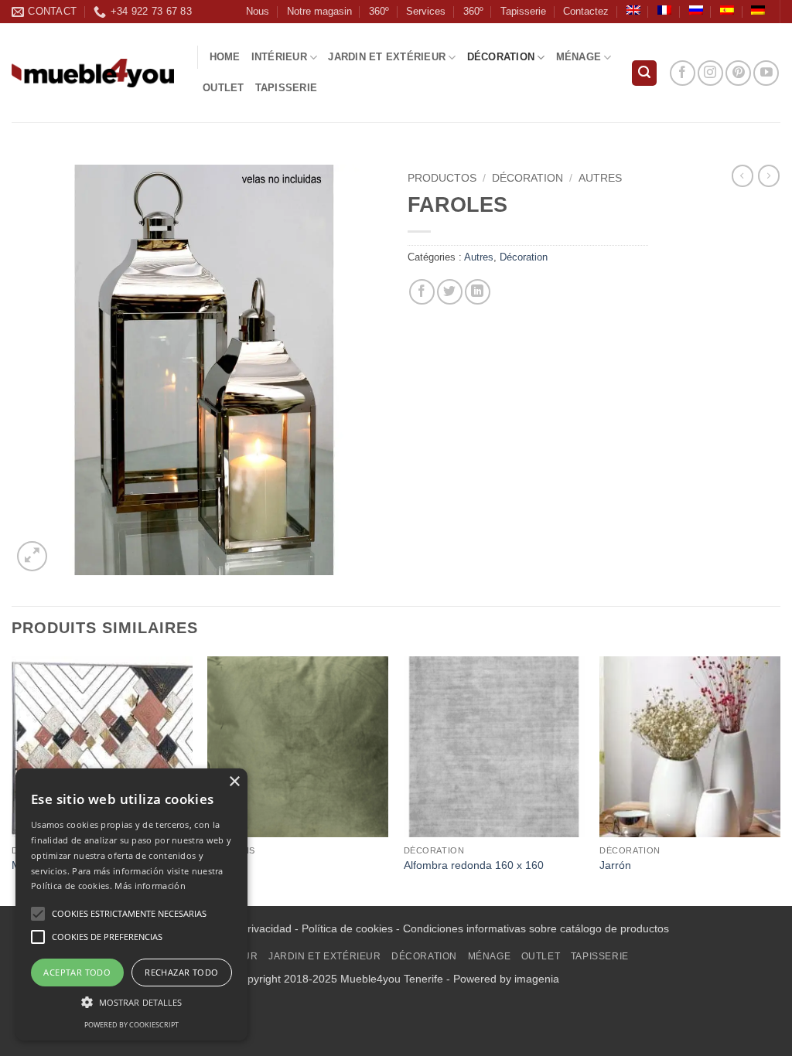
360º (379, 11)
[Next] (779, 780)
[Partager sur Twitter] (450, 292)
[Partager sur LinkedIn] (477, 292)
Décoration (501, 57)
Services (426, 11)
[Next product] (742, 175)
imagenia (536, 979)
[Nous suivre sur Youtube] (766, 73)
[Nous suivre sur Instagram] (710, 73)
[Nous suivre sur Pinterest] (738, 73)
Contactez (586, 11)
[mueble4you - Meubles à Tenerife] (93, 73)
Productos (442, 178)
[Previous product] (769, 175)
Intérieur (279, 57)
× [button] (234, 782)
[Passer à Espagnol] (727, 10)
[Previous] (12, 780)
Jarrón (615, 865)
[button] (644, 73)
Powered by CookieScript (131, 1025)
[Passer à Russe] (696, 10)
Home (225, 57)
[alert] (131, 904)
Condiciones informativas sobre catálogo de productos (536, 928)
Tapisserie (523, 11)
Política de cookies (347, 928)
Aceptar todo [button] (77, 972)
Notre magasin (319, 11)
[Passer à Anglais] (633, 10)
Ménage (579, 57)
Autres (600, 178)
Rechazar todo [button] (181, 972)
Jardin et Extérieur (387, 57)
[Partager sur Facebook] (422, 292)
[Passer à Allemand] (758, 10)
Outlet (223, 88)
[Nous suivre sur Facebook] (682, 73)
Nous (257, 11)
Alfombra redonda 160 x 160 (474, 865)
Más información (150, 885)
